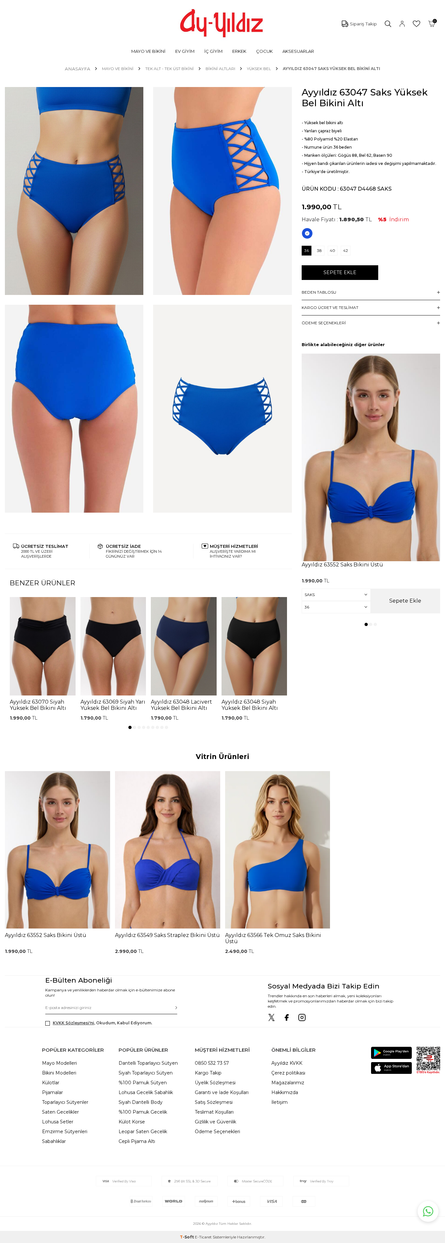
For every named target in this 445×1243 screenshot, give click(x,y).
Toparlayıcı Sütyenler (65, 1102)
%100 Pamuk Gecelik (143, 1112)
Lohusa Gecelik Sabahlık (146, 1092)
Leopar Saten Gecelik (143, 1131)
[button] (130, 727)
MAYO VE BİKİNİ (148, 51)
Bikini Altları (220, 68)
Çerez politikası (288, 1073)
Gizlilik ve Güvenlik (215, 1122)
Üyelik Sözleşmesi (215, 1083)
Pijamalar (52, 1092)
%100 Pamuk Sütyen (143, 1083)
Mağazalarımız (287, 1083)
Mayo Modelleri (59, 1063)
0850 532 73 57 (212, 1063)
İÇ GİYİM (213, 51)
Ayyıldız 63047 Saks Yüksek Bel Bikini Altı (331, 68)
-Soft (187, 1237)
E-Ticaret (203, 1237)
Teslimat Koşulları (214, 1112)
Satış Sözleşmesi (214, 1102)
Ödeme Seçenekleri (217, 1131)
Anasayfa (77, 68)
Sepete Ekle (339, 272)
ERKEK (239, 51)
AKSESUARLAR (298, 51)
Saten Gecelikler (60, 1112)
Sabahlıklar (54, 1141)
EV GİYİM (184, 51)
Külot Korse (132, 1122)
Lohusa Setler (57, 1122)
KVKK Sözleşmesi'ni (73, 1022)
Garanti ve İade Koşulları (222, 1092)
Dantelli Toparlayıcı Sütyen (148, 1063)
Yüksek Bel (259, 68)
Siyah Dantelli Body (141, 1102)
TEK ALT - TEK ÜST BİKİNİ (169, 68)
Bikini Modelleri (59, 1073)
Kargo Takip (208, 1073)
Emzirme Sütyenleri (64, 1131)
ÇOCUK (264, 51)
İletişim (279, 1102)
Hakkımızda (284, 1092)
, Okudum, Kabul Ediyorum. (102, 1022)
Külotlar (50, 1083)
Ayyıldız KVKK (286, 1063)
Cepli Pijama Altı (137, 1141)
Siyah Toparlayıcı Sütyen (146, 1073)
